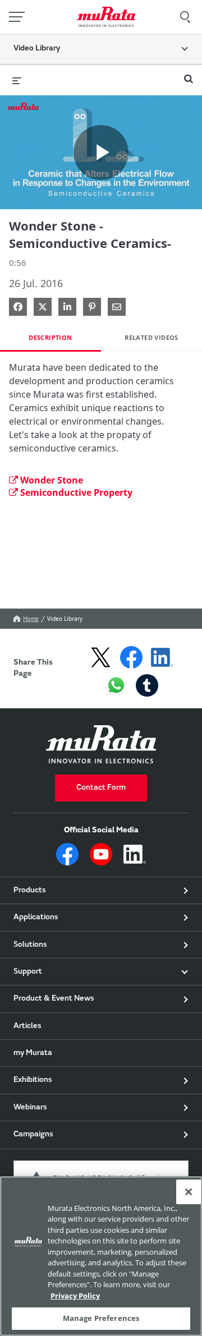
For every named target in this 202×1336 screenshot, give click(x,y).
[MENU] (17, 17)
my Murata (32, 1053)
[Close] (188, 1192)
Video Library (64, 619)
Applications (35, 918)
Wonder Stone (51, 480)
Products (29, 891)
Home (31, 619)
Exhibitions (32, 1080)
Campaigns (33, 1135)
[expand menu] (17, 79)
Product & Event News (53, 999)
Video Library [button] (36, 49)
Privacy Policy (75, 1296)
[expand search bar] (188, 74)
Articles (27, 1026)
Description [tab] (50, 337)
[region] (101, 1256)
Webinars (30, 1108)
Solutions (30, 945)
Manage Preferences (101, 1318)
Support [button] (27, 972)
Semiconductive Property (76, 492)
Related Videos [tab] (151, 337)
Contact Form (101, 788)
